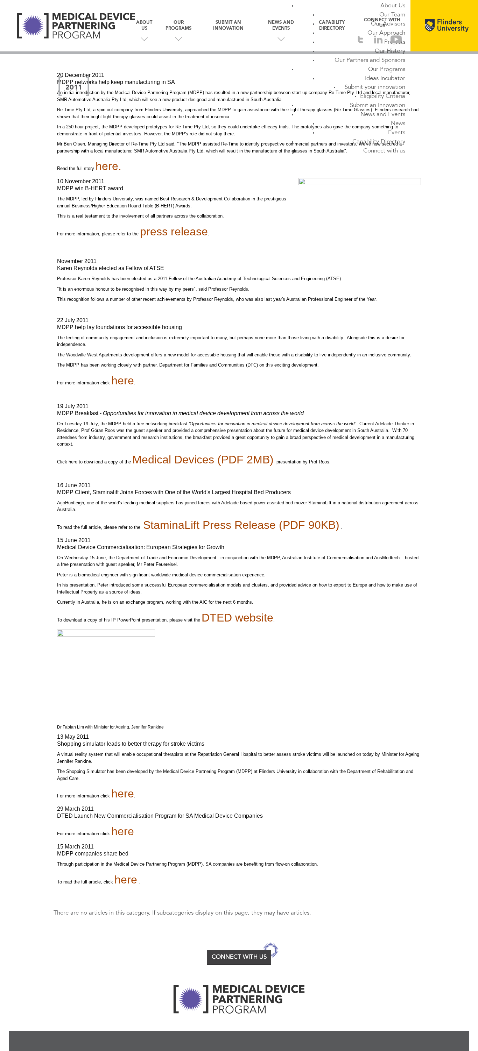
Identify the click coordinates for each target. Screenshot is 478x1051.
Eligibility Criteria (382, 96)
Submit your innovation (375, 87)
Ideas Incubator (385, 79)
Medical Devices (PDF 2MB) (203, 459)
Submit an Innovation (377, 105)
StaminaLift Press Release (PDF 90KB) (241, 525)
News (398, 124)
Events (396, 133)
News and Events (382, 115)
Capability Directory (378, 142)
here (122, 380)
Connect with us (384, 151)
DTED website (237, 617)
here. (108, 166)
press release (174, 231)
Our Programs (386, 69)
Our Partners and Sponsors (370, 60)
